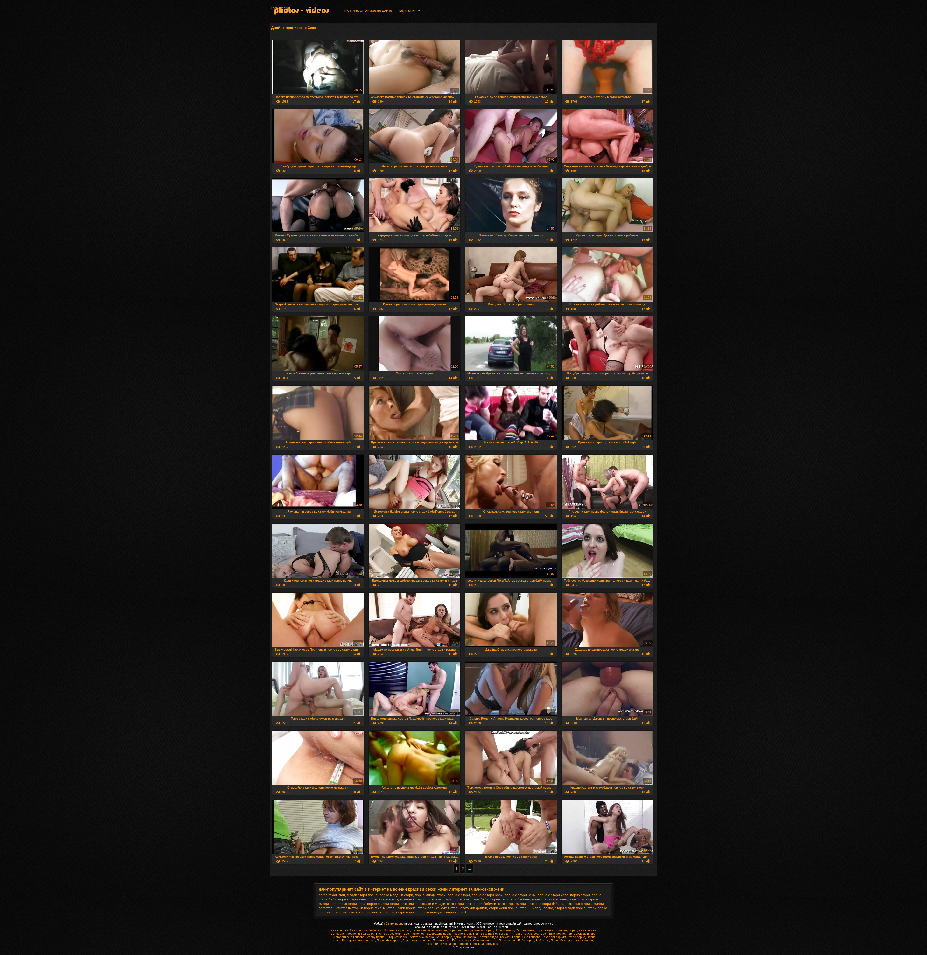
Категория (408, 11)
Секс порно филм (554, 937)
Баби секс (375, 930)
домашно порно (482, 930)
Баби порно (444, 937)
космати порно (510, 937)
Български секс (488, 944)
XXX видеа (531, 933)
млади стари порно (362, 895)
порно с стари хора (553, 895)
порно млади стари (430, 895)
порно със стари (439, 899)
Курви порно (584, 940)
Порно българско (485, 933)
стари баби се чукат (433, 908)
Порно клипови (459, 930)
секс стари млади (512, 904)
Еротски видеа (488, 937)
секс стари (455, 904)
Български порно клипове (429, 930)
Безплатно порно (416, 933)
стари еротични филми (468, 908)
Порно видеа (544, 930)
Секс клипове (525, 930)
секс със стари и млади (585, 904)
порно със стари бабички (510, 899)
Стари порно (280, 8)
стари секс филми (346, 912)
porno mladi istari (332, 895)
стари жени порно (503, 908)
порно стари (580, 895)
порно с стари (459, 895)
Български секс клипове (348, 937)
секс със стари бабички (546, 904)
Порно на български (361, 933)
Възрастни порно (510, 933)
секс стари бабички (481, 904)
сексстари (326, 908)
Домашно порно (440, 933)
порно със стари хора (348, 904)
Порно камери (504, 930)
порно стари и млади (385, 899)
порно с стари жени (520, 895)
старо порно (406, 912)
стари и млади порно (536, 908)
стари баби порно (401, 908)
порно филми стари (383, 904)
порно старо (414, 899)
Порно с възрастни (397, 930)
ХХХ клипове (339, 930)
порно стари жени (352, 899)
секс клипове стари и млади (423, 904)
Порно (572, 930)
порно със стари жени (549, 899)
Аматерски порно (422, 937)
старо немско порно (378, 912)
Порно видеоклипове (580, 933)
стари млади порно (570, 908)
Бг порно (561, 930)
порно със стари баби (471, 899)
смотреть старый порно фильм (361, 908)
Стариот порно (397, 937)
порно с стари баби (487, 895)
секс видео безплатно (442, 944)
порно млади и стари (396, 895)
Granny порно (375, 937)
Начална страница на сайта (368, 11)
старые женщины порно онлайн (443, 912)
